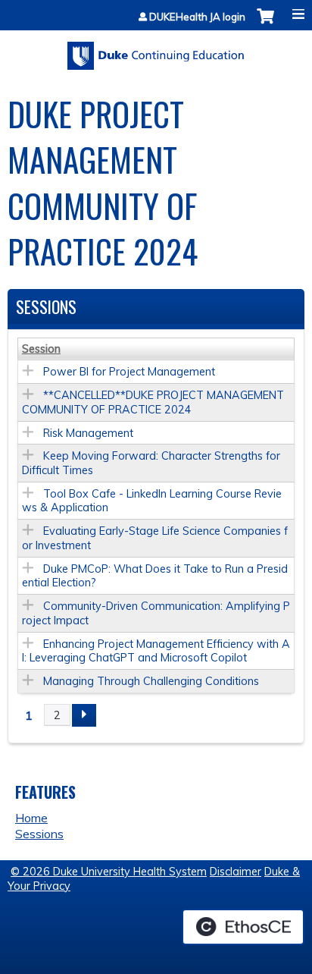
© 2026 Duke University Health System (109, 871)
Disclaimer (235, 871)
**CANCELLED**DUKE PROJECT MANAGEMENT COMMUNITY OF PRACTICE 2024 (153, 402)
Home (31, 817)
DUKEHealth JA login (197, 17)
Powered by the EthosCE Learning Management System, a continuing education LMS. (243, 927)
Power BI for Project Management (129, 372)
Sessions (39, 833)
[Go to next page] (84, 715)
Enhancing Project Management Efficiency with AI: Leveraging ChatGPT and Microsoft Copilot (156, 651)
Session (41, 349)
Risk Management (88, 433)
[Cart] (265, 24)
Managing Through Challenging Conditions (151, 681)
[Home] (156, 50)
